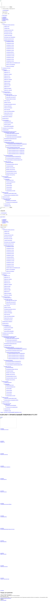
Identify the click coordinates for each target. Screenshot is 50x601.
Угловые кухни (6, 28)
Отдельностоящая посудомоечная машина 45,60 (14, 159)
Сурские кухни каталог (8, 35)
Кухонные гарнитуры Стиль (9, 38)
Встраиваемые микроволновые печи (10, 138)
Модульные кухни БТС (8, 31)
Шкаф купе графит (7, 84)
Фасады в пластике (7, 124)
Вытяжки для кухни (7, 161)
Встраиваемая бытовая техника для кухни (9, 131)
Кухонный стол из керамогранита (11, 202)
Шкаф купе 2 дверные (8, 74)
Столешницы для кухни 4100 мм (5, 504)
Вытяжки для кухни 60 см (10, 174)
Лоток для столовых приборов (9, 111)
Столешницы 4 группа (10, 265)
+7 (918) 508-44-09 (5, 10)
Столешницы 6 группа (10, 43)
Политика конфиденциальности (5, 598)
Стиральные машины (7, 140)
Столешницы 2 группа (10, 57)
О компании (4, 219)
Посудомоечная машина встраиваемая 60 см (13, 156)
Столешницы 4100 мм (10, 52)
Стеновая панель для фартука (7, 116)
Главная (1, 412)
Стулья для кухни (7, 203)
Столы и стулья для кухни (6, 198)
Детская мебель (6, 179)
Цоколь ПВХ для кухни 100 (11, 97)
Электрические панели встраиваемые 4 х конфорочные (17, 143)
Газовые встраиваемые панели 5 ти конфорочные (16, 148)
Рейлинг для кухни (7, 102)
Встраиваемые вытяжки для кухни (12, 164)
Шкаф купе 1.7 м (7, 72)
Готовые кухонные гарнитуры (9, 24)
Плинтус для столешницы (10, 64)
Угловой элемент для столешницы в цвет (13, 62)
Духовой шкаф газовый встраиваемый (12, 133)
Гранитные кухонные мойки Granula (10, 193)
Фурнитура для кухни (6, 91)
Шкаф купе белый (7, 81)
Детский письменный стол (10, 181)
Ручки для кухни (7, 100)
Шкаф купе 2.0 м (7, 280)
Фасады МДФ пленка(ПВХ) (9, 126)
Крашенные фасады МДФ (8, 122)
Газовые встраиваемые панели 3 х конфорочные (16, 151)
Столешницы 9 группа (10, 48)
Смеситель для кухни (5, 196)
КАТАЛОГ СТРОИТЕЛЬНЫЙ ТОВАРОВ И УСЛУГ (13, 412)
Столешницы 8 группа (10, 46)
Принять (2, 599)
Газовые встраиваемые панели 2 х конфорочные (16, 153)
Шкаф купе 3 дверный (8, 79)
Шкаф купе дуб (6, 86)
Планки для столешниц (10, 66)
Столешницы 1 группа (10, 50)
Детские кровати (9, 187)
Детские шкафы (9, 183)
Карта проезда (4, 15)
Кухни (3, 23)
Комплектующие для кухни (8, 40)
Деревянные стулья (7, 205)
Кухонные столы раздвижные (11, 200)
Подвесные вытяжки (9, 162)
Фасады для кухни (3, 491)
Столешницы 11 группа (10, 55)
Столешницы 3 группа (10, 59)
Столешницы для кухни (4, 429)
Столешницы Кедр (5, 129)
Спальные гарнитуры (7, 177)
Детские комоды (9, 188)
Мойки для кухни (5, 192)
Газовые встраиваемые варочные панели (13, 147)
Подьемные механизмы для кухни (10, 104)
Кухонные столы (7, 199)
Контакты (4, 20)
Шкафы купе (4, 69)
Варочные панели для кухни (9, 142)
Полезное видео (5, 18)
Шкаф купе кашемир (7, 88)
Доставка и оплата (5, 19)
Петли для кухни (7, 109)
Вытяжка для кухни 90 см (10, 167)
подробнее (2, 428)
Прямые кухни (6, 26)
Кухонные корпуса (5, 118)
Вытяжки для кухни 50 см (10, 169)
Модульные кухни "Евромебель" (9, 37)
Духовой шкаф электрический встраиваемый (13, 136)
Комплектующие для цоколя (11, 98)
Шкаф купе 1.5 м (7, 70)
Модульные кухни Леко (8, 33)
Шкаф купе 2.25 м (7, 77)
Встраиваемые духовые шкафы (9, 132)
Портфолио (4, 220)
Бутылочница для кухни (8, 114)
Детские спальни (9, 185)
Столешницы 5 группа (10, 41)
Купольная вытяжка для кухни (11, 171)
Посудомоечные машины (8, 155)
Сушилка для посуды (7, 92)
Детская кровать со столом (10, 190)
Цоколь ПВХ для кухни (8, 94)
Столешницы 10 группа (10, 53)
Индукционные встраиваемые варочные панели (14, 145)
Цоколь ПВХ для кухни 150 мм (11, 95)
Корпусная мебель (5, 176)
